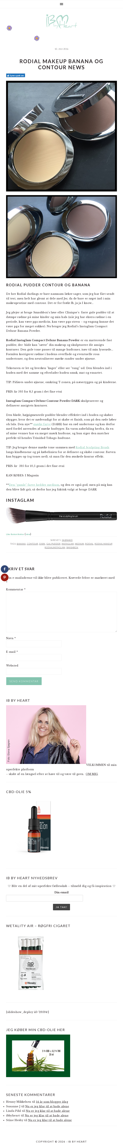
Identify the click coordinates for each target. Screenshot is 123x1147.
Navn (11, 638)
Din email (61, 892)
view (28, 534)
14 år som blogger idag (52, 1101)
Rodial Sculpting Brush (92, 447)
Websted (12, 665)
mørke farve (42, 424)
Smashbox (72, 547)
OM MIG (92, 774)
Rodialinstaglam (55, 547)
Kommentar (15, 589)
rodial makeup (103, 544)
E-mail (12, 651)
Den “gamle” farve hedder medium (34, 484)
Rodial (89, 544)
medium (79, 544)
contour (32, 544)
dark (42, 544)
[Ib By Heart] (61, 30)
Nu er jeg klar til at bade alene (47, 1106)
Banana (21, 544)
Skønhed (67, 540)
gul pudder (53, 544)
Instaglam (68, 544)
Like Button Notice (15, 534)
